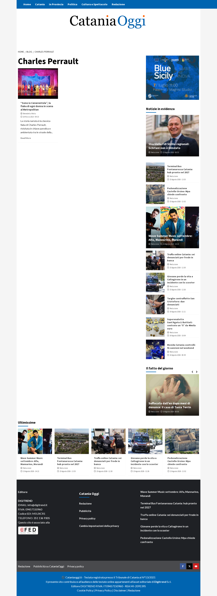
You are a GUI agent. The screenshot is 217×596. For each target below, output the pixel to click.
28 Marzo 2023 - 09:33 (31, 117)
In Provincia (56, 4)
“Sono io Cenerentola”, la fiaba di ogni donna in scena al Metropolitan (37, 106)
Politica (72, 4)
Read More (26, 138)
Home (27, 4)
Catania (40, 4)
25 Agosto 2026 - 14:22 (171, 244)
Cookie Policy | (86, 590)
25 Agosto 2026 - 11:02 (178, 201)
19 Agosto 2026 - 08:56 (171, 411)
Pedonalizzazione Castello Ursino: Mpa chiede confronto (178, 191)
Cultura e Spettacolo (94, 4)
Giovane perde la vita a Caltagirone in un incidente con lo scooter (181, 279)
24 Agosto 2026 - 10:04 (178, 335)
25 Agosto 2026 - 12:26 (178, 289)
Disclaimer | (121, 590)
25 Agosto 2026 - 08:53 (171, 152)
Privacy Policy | (104, 590)
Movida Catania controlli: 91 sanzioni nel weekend (181, 346)
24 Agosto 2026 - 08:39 (178, 355)
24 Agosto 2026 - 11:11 (178, 311)
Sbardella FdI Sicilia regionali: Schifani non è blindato (169, 146)
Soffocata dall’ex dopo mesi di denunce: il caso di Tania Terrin (170, 405)
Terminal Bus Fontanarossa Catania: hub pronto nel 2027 (180, 169)
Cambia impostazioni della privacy (99, 525)
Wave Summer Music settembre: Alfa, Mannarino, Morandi (170, 237)
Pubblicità (85, 510)
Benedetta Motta (29, 113)
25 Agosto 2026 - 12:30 (178, 267)
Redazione (118, 4)
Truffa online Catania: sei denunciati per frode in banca (181, 257)
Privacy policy (87, 518)
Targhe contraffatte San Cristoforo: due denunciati (180, 301)
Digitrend (160, 581)
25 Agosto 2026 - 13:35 (178, 179)
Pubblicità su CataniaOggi (48, 566)
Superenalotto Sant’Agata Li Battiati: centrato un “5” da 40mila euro (181, 324)
